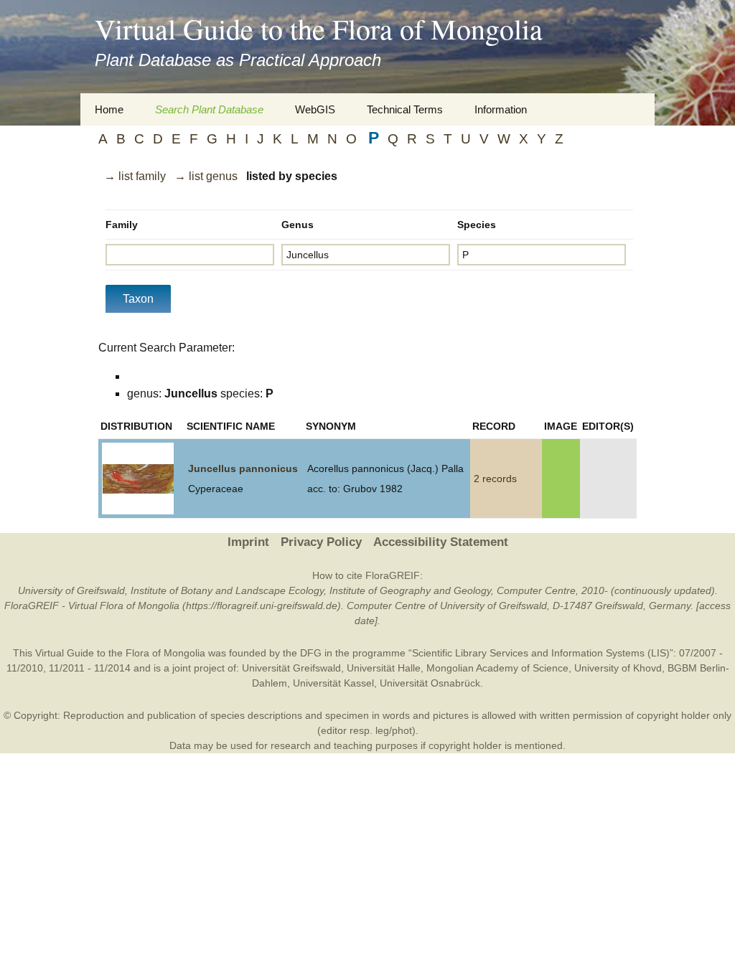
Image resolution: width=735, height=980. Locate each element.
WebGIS (315, 109)
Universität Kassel (333, 683)
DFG (311, 653)
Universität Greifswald (291, 668)
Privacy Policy (321, 542)
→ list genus (206, 176)
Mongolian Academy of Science (497, 668)
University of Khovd (618, 668)
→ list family (135, 176)
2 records (495, 478)
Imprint (248, 542)
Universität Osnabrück (430, 683)
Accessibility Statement (440, 542)
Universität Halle (384, 668)
